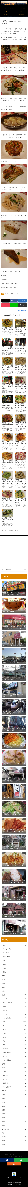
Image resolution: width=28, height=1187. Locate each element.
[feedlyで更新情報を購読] (21, 1160)
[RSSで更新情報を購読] (14, 1163)
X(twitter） (7, 1180)
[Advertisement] (14, 552)
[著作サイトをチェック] (7, 1160)
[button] (22, 305)
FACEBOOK (20, 1180)
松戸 (8, 1177)
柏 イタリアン (10, 293)
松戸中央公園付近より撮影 (14, 1182)
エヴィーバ (18, 293)
